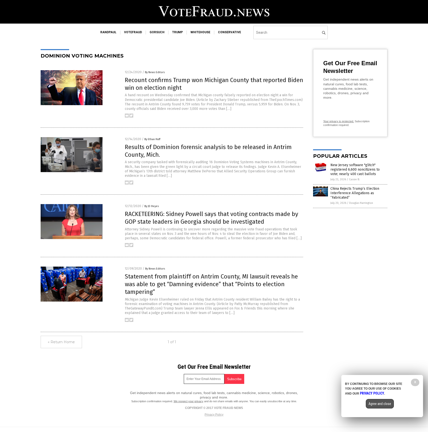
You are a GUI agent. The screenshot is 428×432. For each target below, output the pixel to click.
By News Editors (155, 72)
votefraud (133, 32)
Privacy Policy (214, 414)
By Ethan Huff (152, 139)
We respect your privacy (188, 401)
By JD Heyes (151, 206)
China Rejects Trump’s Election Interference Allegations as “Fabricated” (354, 193)
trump (177, 32)
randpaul (108, 32)
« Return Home (61, 342)
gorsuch (157, 32)
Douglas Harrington (361, 203)
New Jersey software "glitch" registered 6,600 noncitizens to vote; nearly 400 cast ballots (355, 169)
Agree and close (380, 404)
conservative (229, 32)
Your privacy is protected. (338, 121)
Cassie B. (354, 179)
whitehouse (200, 32)
